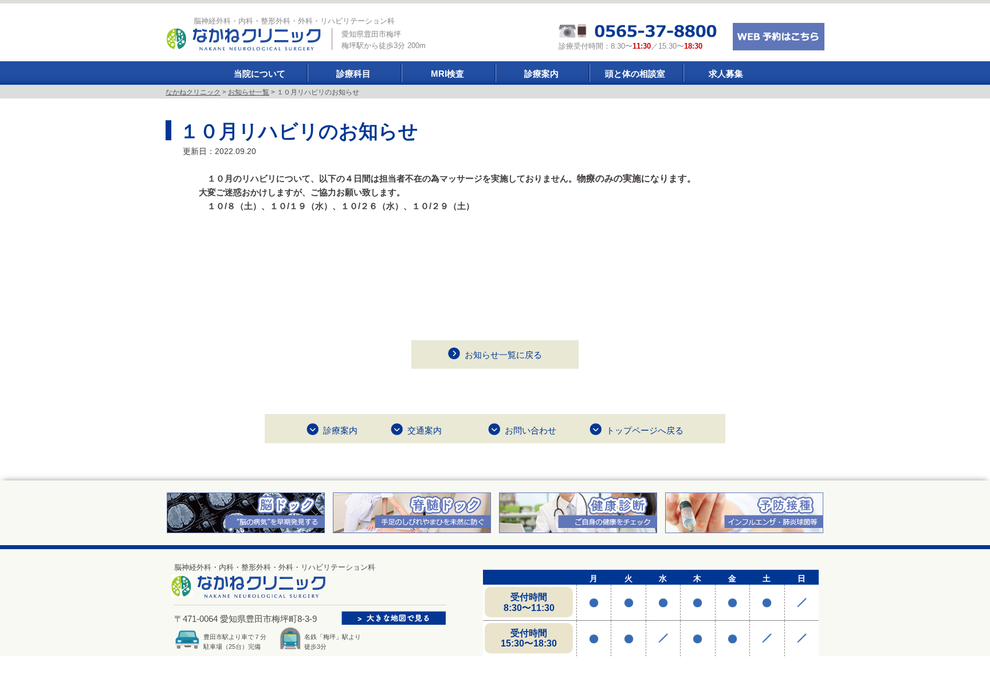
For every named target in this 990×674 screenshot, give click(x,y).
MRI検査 (447, 73)
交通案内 (424, 430)
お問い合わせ (530, 430)
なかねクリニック (193, 92)
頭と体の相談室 (635, 73)
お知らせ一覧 (248, 92)
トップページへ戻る (644, 430)
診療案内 (541, 73)
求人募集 (726, 73)
